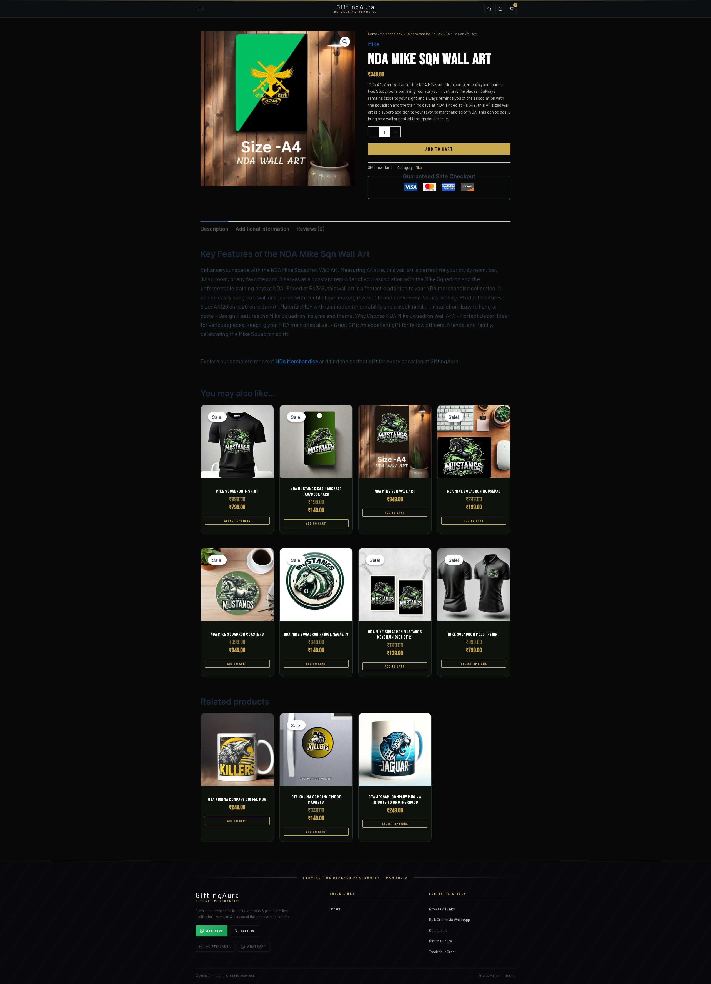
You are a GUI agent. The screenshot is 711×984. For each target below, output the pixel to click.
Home (372, 34)
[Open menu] (199, 8)
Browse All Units (442, 909)
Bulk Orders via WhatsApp (449, 919)
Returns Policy (440, 941)
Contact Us (438, 930)
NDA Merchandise (417, 34)
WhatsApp (214, 931)
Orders (335, 909)
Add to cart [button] (316, 523)
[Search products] (489, 9)
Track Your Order (442, 952)
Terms (510, 975)
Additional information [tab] (262, 228)
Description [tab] (214, 228)
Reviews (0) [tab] (310, 228)
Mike (437, 34)
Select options (237, 520)
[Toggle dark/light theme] (500, 9)
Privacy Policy (488, 975)
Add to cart (439, 148)
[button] (345, 42)
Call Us (247, 931)
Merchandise (390, 34)
